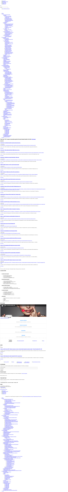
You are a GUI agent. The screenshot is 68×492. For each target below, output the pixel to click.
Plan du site (39, 396)
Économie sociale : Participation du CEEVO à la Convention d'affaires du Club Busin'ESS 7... (10, 252)
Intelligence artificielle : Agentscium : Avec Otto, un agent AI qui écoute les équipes (9, 164)
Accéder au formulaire (24, 373)
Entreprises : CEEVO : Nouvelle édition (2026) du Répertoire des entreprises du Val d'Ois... (10, 245)
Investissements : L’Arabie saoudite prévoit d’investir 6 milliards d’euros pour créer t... (10, 150)
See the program (34, 139)
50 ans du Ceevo (23, 330)
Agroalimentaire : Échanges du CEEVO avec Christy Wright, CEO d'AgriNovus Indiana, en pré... (10, 186)
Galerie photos (23, 335)
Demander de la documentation (23, 325)
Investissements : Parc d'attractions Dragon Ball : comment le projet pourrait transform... (10, 142)
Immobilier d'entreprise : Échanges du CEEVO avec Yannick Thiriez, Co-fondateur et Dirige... (10, 194)
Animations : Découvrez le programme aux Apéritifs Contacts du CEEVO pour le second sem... (10, 238)
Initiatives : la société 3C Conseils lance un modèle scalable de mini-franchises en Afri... (10, 216)
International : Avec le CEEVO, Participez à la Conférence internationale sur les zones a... (10, 201)
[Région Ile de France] (5, 8)
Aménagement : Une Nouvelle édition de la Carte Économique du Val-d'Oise (8, 230)
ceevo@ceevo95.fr (2, 387)
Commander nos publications (23, 320)
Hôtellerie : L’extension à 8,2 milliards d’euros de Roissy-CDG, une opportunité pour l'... (10, 171)
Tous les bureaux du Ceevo (3, 389)
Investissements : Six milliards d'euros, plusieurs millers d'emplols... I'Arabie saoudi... (9, 157)
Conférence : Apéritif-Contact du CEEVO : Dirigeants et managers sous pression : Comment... (10, 259)
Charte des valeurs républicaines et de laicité (27, 396)
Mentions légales (36, 396)
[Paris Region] (20, 362)
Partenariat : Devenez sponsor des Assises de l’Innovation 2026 (7, 223)
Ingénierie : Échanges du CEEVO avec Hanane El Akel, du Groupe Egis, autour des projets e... (10, 179)
